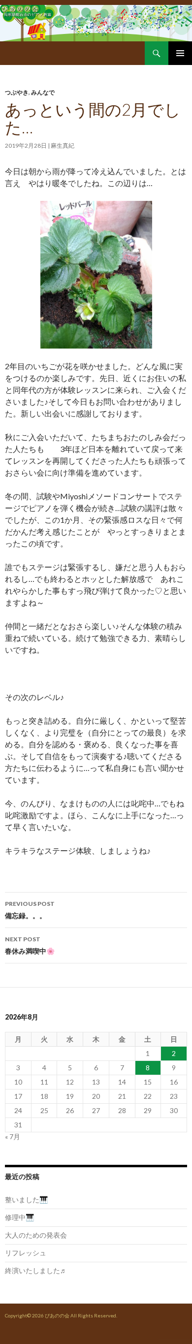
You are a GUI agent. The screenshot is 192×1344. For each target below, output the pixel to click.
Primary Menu (180, 53)
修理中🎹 (19, 1217)
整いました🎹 (26, 1199)
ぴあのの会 (57, 1315)
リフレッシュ (25, 1252)
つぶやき (17, 92)
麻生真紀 (62, 145)
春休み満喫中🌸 (30, 945)
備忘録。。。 (30, 910)
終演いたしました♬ (36, 1270)
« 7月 (12, 1136)
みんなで (43, 92)
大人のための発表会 (36, 1235)
